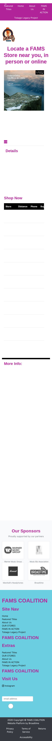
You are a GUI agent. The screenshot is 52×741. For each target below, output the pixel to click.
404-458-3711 (33, 281)
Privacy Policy (10, 730)
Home (5, 616)
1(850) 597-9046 (34, 321)
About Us (32, 8)
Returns (42, 728)
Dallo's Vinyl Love (9, 255)
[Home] (8, 33)
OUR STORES (8, 625)
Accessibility (26, 737)
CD (5, 141)
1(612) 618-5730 (34, 229)
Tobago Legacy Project (26, 17)
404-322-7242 (33, 268)
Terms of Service (26, 730)
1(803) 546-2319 (34, 334)
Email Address (17, 693)
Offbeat (9, 242)
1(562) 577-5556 (34, 216)
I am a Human (10, 710)
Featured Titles (8, 8)
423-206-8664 (33, 255)
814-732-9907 (33, 347)
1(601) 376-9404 (34, 242)
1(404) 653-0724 (34, 307)
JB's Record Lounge (9, 268)
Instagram (9, 685)
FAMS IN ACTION (44, 9)
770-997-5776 (33, 294)
